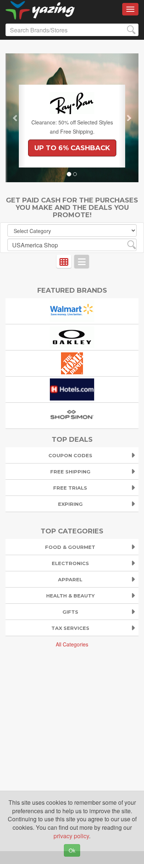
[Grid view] (63, 261)
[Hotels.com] (72, 388)
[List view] (81, 261)
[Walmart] (72, 310)
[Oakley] (72, 336)
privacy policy (71, 836)
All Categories (72, 644)
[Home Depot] (72, 362)
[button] (15, 117)
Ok (72, 850)
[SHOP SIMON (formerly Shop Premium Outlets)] (72, 414)
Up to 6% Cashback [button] (72, 148)
